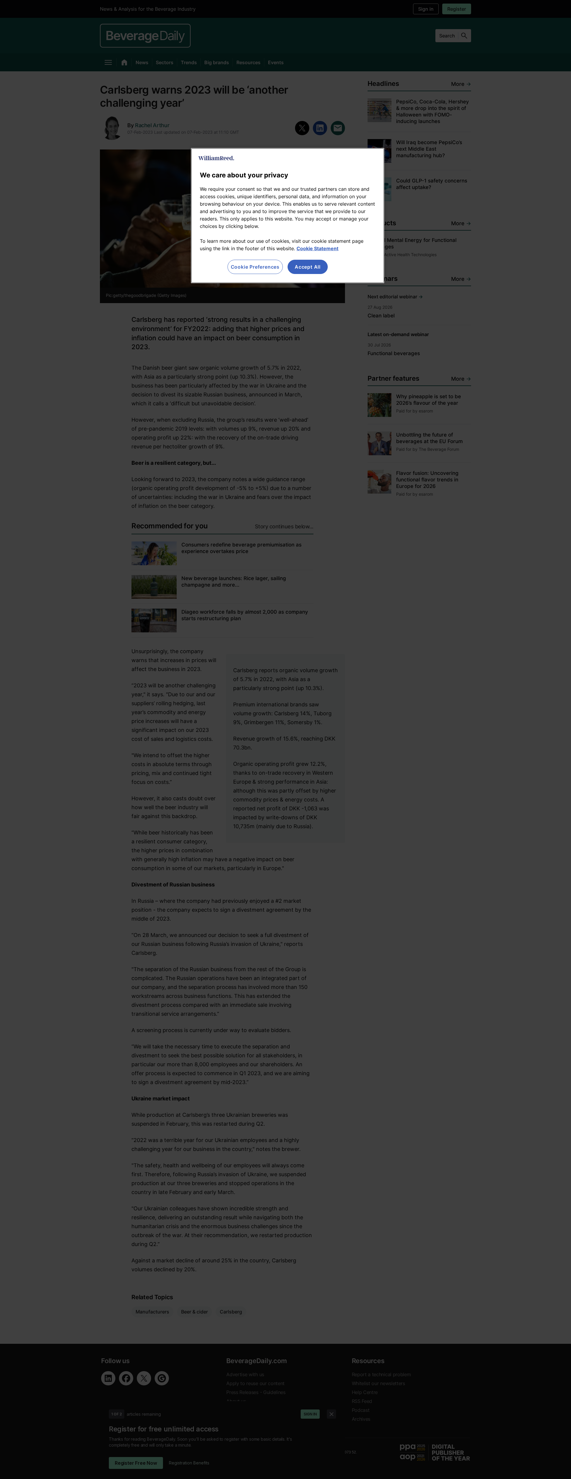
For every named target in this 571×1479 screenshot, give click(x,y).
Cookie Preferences (255, 267)
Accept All (308, 267)
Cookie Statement (317, 248)
